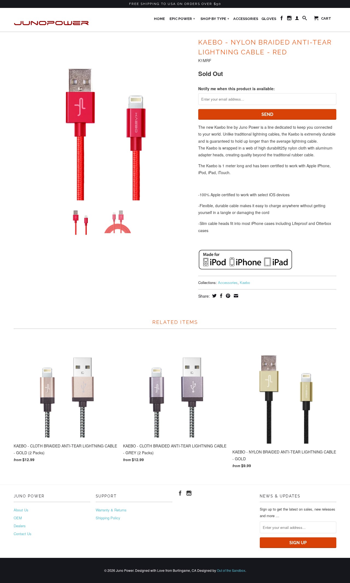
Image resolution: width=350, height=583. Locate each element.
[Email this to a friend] (235, 296)
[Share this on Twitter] (214, 296)
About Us (21, 509)
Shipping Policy (108, 517)
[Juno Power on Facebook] (281, 19)
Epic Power (182, 19)
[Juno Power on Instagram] (289, 19)
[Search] (304, 19)
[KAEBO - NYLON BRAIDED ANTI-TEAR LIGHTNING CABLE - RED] (103, 118)
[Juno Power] (52, 20)
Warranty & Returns (111, 509)
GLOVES (268, 19)
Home (159, 19)
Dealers (20, 525)
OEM (18, 517)
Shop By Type (214, 19)
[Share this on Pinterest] (227, 296)
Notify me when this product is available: (236, 88)
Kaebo (245, 282)
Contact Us (22, 533)
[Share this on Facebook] (220, 296)
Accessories (245, 19)
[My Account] (297, 19)
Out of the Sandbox (231, 570)
